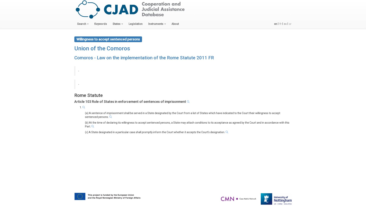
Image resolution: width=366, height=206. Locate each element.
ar (290, 23)
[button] (83, 24)
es (285, 23)
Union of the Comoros (102, 48)
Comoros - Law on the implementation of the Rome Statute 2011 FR (144, 57)
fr (280, 23)
